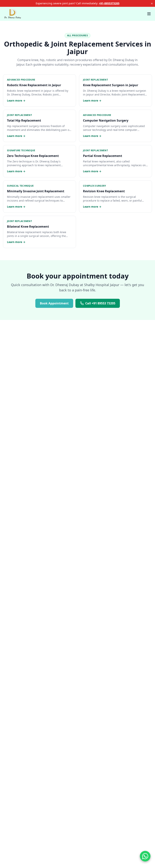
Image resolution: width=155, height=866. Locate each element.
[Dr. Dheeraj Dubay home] (12, 14)
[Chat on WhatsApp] (145, 856)
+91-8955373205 (109, 3)
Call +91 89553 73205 (100, 303)
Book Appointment (54, 303)
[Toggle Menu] (149, 14)
